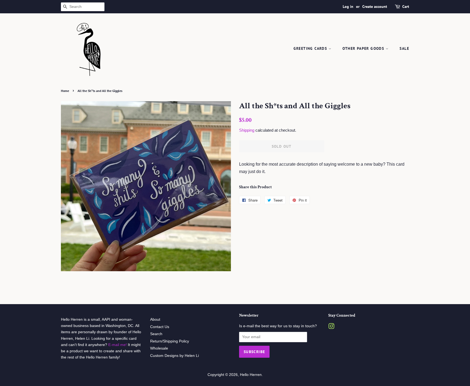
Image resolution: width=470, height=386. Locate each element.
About (155, 319)
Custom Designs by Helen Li (174, 356)
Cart (405, 6)
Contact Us (159, 327)
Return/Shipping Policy (169, 341)
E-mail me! (117, 345)
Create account (374, 6)
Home (65, 91)
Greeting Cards (311, 48)
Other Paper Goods (363, 48)
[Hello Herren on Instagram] (331, 327)
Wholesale (159, 348)
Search (156, 334)
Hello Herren (251, 375)
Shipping (246, 130)
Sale (404, 48)
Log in (348, 6)
